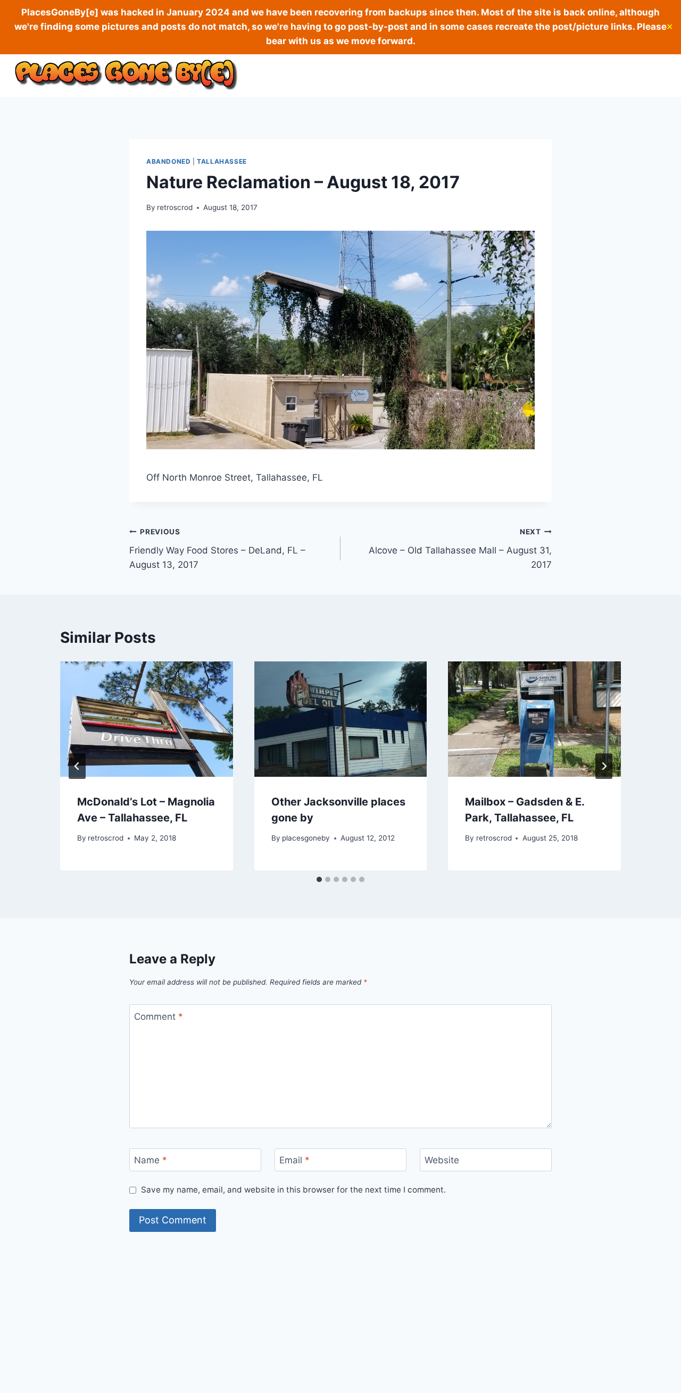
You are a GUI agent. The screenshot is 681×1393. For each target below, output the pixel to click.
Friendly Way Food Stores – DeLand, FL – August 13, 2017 (217, 548)
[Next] (603, 766)
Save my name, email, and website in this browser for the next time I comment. (293, 1190)
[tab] (319, 879)
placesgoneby (306, 838)
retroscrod (175, 207)
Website (442, 1160)
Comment (158, 1016)
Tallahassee (222, 161)
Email (294, 1160)
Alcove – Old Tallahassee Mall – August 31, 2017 (460, 548)
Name (150, 1160)
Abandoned (168, 161)
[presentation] (146, 718)
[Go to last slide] (77, 766)
